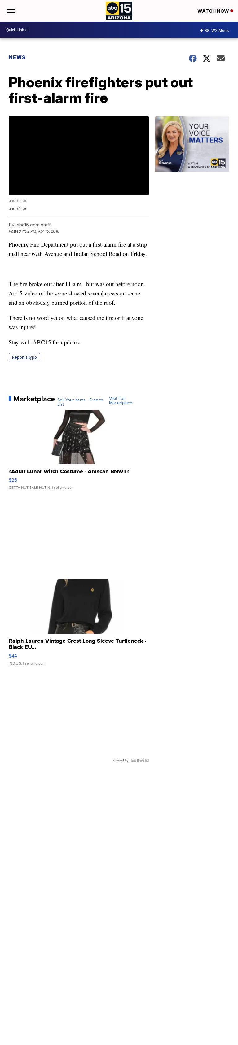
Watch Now (213, 11)
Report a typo (24, 357)
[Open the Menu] (10, 11)
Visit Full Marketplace (120, 400)
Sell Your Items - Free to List (80, 402)
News (17, 57)
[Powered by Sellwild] (140, 760)
